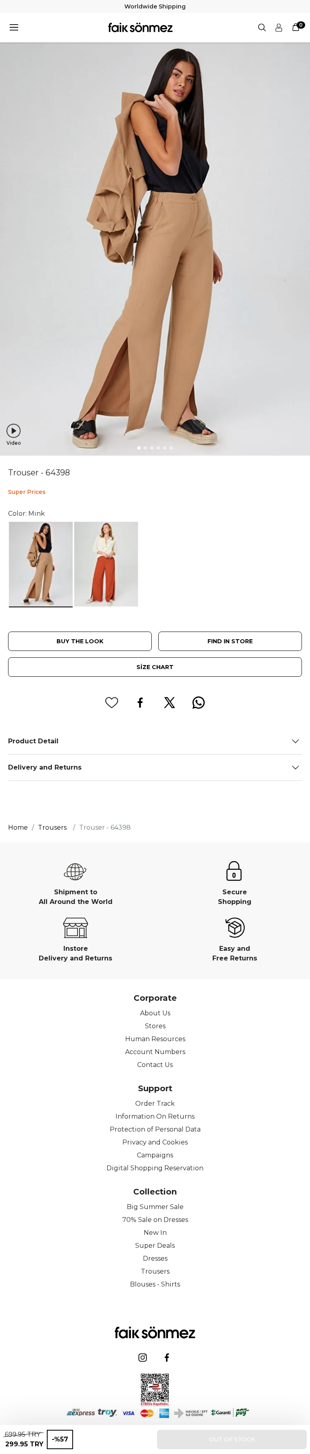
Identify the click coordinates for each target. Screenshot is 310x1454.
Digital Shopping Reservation (155, 1168)
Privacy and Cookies (155, 1142)
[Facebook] (167, 1357)
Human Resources (155, 1039)
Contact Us (155, 1065)
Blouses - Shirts (155, 1284)
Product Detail (33, 741)
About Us (155, 1013)
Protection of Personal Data (155, 1129)
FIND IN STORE (230, 641)
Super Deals (155, 1245)
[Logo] (140, 27)
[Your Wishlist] (111, 702)
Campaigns (155, 1155)
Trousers (155, 1271)
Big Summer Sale (155, 1207)
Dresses (155, 1258)
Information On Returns (155, 1116)
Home (18, 827)
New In (155, 1232)
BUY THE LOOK (80, 641)
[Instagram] (143, 1357)
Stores (155, 1026)
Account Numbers (155, 1052)
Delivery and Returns (45, 767)
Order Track (155, 1103)
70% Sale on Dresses (155, 1220)
